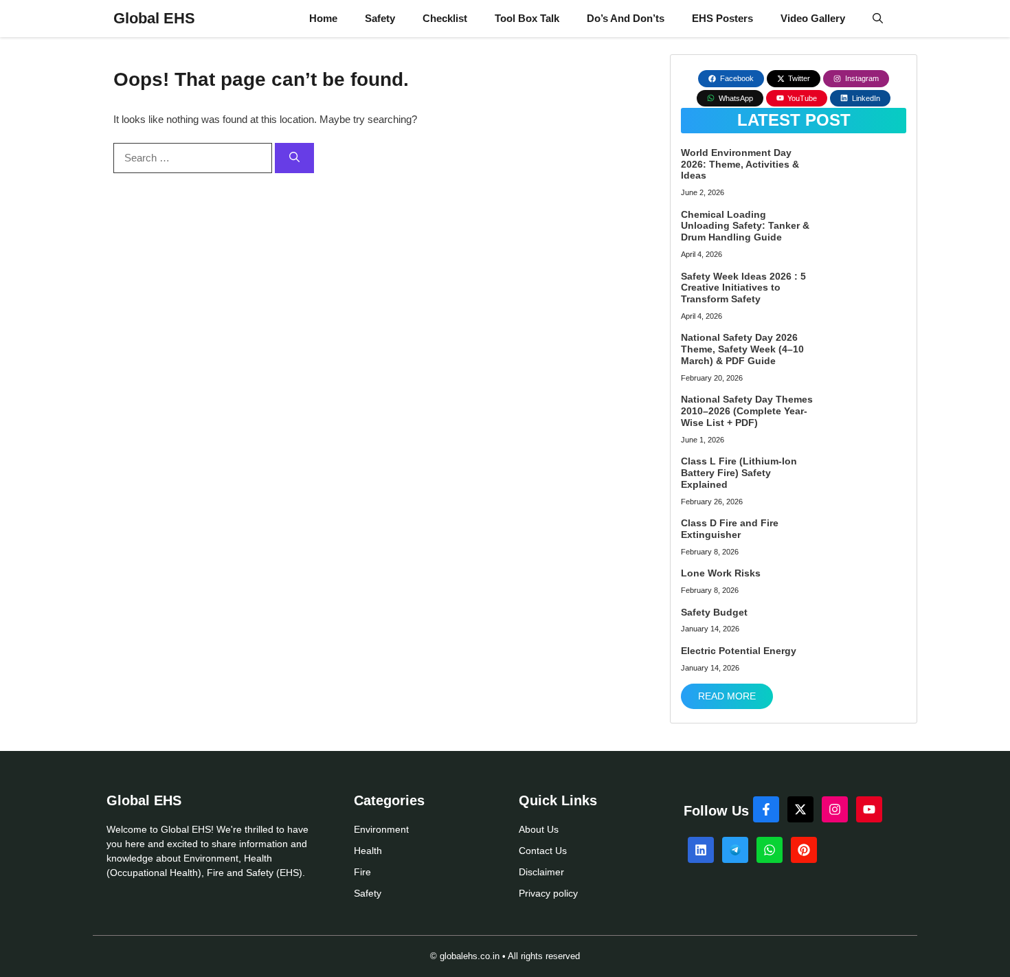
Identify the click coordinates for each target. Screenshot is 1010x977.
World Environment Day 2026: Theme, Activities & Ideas (740, 164)
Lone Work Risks (721, 573)
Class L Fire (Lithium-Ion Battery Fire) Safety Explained (739, 473)
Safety (380, 18)
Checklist (445, 18)
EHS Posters (722, 18)
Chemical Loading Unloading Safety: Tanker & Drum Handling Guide (745, 226)
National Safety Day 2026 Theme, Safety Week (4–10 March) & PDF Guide (742, 349)
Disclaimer (541, 871)
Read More (727, 695)
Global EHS (154, 18)
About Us (539, 829)
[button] (878, 18)
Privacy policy (548, 893)
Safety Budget (714, 612)
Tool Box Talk (527, 18)
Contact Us (543, 850)
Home (323, 18)
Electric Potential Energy (738, 650)
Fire (362, 871)
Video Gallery (813, 18)
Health (368, 850)
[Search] (294, 158)
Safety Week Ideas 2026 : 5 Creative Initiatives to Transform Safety (743, 288)
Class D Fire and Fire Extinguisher (729, 528)
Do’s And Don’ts (625, 18)
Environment (381, 829)
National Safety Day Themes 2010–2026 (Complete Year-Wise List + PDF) (747, 411)
